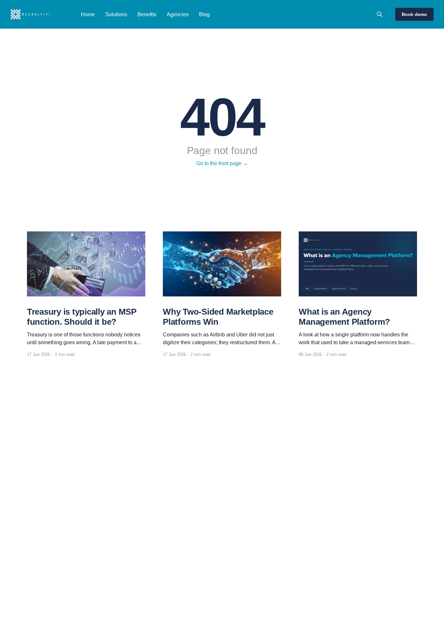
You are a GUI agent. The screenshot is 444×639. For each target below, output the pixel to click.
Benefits (146, 14)
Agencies (178, 14)
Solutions (116, 14)
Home (88, 14)
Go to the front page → (222, 163)
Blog (204, 14)
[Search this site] (379, 14)
